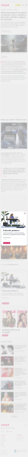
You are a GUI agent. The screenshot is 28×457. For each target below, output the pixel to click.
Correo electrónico (6, 237)
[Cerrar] (25, 213)
